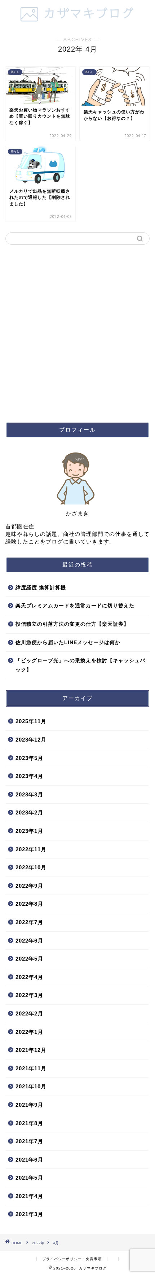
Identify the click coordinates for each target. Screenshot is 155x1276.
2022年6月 (29, 941)
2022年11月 (30, 849)
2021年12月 (30, 1050)
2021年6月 (29, 1160)
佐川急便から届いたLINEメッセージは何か (67, 642)
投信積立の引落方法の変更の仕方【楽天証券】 (72, 624)
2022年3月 (29, 995)
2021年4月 (29, 1196)
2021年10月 (30, 1086)
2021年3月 (29, 1214)
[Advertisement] (77, 333)
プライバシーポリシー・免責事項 (72, 1259)
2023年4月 (29, 776)
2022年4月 (29, 977)
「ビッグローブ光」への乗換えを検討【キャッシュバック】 (80, 665)
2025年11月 (30, 721)
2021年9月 (29, 1105)
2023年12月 (30, 740)
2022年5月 (29, 959)
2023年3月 (29, 794)
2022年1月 (29, 1032)
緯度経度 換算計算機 (40, 587)
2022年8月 (29, 904)
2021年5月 (29, 1178)
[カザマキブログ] (77, 21)
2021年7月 (29, 1141)
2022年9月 (29, 886)
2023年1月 (29, 831)
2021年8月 (29, 1123)
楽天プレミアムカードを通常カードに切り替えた (74, 605)
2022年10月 (30, 867)
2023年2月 (29, 812)
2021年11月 (30, 1068)
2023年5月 (29, 758)
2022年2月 (29, 1013)
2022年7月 (29, 922)
